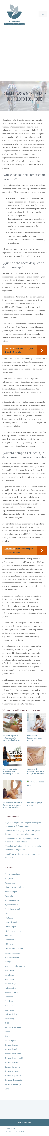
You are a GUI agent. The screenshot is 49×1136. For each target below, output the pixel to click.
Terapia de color (12, 1049)
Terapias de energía (13, 1080)
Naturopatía (10, 988)
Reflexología (10, 1018)
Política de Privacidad (15, 1131)
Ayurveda (9, 896)
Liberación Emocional (14, 948)
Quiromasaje (10, 1010)
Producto (9, 1005)
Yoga (7, 1088)
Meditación (9, 970)
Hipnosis (8, 935)
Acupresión (10, 878)
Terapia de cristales (13, 1053)
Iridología (9, 944)
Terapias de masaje (13, 1084)
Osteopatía (10, 996)
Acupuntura (10, 882)
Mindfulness (10, 975)
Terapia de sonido (12, 1062)
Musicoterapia (11, 983)
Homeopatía (10, 939)
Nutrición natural (12, 992)
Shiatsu (8, 1036)
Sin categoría (10, 1040)
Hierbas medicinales (13, 931)
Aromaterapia (11, 891)
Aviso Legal (10, 1128)
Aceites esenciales (12, 874)
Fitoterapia (9, 917)
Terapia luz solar (12, 1071)
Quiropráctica (11, 1014)
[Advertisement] (24, 55)
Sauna (7, 1031)
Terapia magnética (13, 1075)
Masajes (8, 961)
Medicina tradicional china (16, 966)
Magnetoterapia (12, 957)
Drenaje (8, 913)
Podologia (9, 1001)
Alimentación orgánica (14, 887)
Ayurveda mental (12, 900)
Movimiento (10, 979)
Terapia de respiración (14, 1058)
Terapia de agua (11, 1045)
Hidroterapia (10, 926)
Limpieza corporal (12, 953)
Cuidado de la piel (12, 909)
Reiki (7, 1023)
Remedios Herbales (13, 1027)
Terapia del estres (12, 1067)
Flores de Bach (11, 922)
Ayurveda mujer (11, 904)
